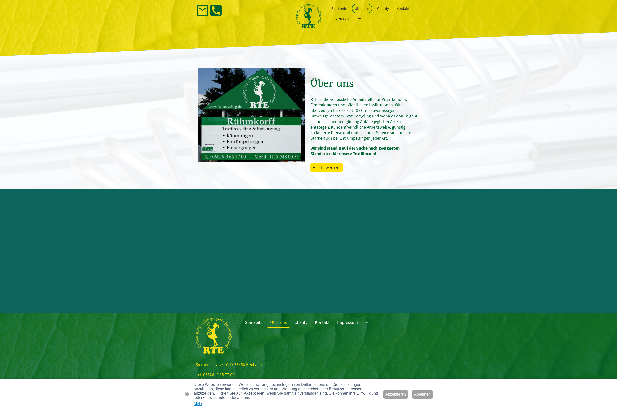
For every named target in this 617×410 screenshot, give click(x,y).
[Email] (202, 10)
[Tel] (216, 10)
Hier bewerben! (327, 167)
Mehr (198, 404)
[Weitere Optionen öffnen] (359, 18)
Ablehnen (422, 394)
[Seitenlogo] (308, 16)
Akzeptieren (395, 394)
